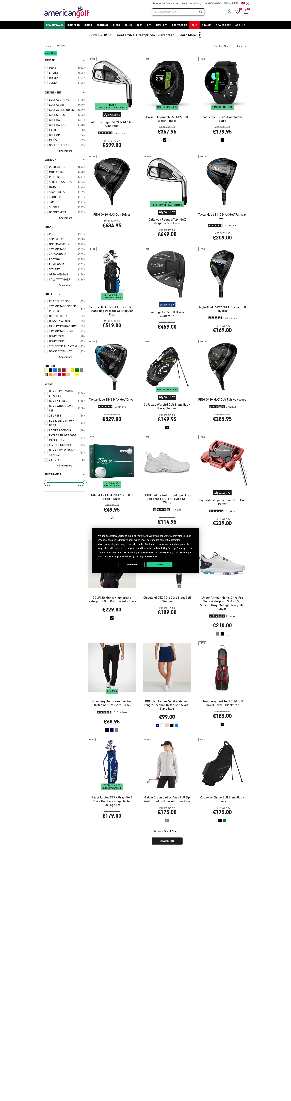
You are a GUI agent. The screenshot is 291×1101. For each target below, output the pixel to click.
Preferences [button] (150, 556)
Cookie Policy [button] (166, 552)
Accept (159, 564)
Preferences (131, 564)
